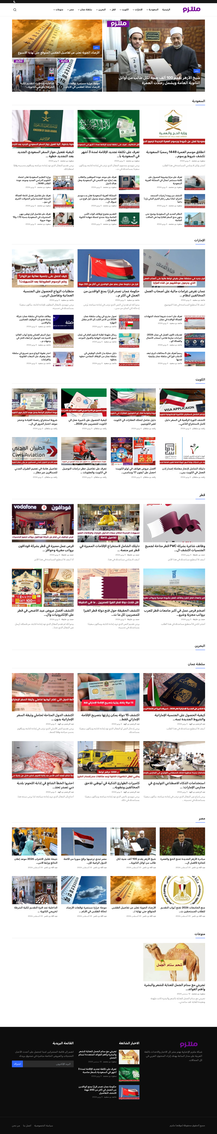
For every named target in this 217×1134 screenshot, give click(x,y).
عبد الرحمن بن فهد (197, 724)
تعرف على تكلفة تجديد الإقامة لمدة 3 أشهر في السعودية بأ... (110, 154)
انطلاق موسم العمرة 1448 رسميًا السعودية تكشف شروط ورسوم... (175, 154)
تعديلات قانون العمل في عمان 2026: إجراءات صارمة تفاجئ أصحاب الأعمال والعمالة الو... (164, 338)
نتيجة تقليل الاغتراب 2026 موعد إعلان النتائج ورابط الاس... (35, 860)
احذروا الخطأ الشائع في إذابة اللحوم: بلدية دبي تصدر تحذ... (45, 785)
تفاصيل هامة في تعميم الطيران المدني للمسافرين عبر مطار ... (36, 470)
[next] (200, 55)
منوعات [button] (59, 9)
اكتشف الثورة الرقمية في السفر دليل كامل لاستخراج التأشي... (185, 421)
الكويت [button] (125, 9)
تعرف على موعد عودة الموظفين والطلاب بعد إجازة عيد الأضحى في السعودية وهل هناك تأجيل (97, 180)
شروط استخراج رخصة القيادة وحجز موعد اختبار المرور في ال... (37, 421)
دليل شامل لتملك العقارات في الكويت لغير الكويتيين (135, 421)
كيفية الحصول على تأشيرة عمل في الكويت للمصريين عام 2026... (87, 421)
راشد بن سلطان (198, 428)
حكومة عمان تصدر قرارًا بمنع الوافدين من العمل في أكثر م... (111, 293)
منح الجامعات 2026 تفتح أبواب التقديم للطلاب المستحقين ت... (183, 909)
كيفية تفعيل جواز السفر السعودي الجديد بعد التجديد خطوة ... (45, 154)
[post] (154, 56)
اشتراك (17, 1064)
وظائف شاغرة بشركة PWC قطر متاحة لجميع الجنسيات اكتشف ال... (175, 548)
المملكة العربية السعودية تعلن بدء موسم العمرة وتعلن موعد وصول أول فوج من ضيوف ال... (97, 198)
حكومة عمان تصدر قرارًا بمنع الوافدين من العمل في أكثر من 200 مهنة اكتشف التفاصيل (97, 1089)
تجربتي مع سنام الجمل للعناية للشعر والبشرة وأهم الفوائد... (174, 987)
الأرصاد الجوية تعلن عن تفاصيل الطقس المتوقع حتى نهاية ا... (134, 909)
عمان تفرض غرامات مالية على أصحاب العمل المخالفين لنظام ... (175, 293)
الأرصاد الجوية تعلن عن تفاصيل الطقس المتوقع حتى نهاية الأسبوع (59, 52)
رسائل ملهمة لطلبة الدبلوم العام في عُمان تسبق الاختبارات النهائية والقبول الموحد (97, 336)
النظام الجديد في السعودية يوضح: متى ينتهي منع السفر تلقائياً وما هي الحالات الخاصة (163, 217)
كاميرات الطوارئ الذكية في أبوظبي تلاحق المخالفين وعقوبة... (112, 785)
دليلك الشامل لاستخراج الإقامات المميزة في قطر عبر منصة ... (109, 548)
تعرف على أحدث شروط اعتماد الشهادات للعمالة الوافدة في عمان (163, 318)
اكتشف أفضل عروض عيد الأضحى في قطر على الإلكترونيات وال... (45, 613)
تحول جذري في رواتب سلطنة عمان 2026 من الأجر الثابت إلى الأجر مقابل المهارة (98, 319)
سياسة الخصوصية (43, 1125)
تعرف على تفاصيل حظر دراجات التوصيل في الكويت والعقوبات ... (84, 470)
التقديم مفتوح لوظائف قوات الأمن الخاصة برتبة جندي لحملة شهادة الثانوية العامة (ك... (97, 217)
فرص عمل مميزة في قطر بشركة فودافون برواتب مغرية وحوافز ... (46, 548)
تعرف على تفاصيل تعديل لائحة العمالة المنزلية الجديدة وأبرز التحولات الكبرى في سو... (33, 198)
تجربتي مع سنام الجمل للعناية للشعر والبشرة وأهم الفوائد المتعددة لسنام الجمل (97, 1054)
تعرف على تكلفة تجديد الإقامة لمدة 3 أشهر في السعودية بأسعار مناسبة (97, 1071)
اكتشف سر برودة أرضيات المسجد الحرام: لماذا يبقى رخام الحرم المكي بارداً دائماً (163, 198)
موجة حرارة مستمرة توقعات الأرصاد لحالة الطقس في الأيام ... (86, 909)
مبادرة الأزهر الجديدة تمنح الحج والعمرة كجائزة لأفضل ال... (182, 860)
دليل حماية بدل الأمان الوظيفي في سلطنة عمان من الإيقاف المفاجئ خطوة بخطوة (97, 356)
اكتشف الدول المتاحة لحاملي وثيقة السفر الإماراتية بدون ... (45, 717)
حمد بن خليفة (199, 555)
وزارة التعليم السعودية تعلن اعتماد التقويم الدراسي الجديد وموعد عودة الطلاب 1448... (33, 180)
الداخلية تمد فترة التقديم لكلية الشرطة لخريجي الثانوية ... (35, 909)
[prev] (108, 55)
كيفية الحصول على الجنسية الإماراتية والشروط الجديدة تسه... (180, 717)
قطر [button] (114, 9)
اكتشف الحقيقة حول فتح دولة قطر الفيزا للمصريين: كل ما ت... (111, 613)
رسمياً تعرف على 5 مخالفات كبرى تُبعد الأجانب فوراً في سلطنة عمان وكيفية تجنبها (164, 356)
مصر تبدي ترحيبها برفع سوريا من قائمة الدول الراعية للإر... (85, 860)
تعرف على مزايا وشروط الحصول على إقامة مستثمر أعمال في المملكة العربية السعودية (163, 180)
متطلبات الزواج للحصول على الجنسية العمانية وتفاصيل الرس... (48, 293)
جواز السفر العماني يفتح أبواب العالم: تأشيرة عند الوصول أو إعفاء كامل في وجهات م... (33, 338)
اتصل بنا (27, 1125)
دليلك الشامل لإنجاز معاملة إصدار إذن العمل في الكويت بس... (183, 470)
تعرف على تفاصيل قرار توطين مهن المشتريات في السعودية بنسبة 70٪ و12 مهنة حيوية (32, 217)
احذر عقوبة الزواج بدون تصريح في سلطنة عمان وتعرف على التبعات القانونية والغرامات (31, 356)
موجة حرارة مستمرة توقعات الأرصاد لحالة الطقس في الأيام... (82, 85)
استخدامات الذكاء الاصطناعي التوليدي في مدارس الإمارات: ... (176, 785)
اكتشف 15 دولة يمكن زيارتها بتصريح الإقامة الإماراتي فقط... (110, 717)
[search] (15, 10)
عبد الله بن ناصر (198, 867)
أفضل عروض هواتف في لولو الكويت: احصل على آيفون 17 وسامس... (135, 470)
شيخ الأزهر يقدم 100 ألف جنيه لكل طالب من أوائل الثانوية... (136, 860)
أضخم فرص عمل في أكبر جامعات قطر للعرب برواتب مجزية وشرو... (174, 613)
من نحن (16, 1125)
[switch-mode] (14, 1)
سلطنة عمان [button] (86, 9)
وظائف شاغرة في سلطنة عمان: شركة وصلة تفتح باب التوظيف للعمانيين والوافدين (33, 319)
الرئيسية (166, 9)
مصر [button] (71, 9)
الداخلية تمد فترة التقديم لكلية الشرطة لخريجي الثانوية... (37, 85)
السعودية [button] (153, 9)
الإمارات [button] (138, 9)
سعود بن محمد (198, 161)
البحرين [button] (102, 9)
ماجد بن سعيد (199, 300)
